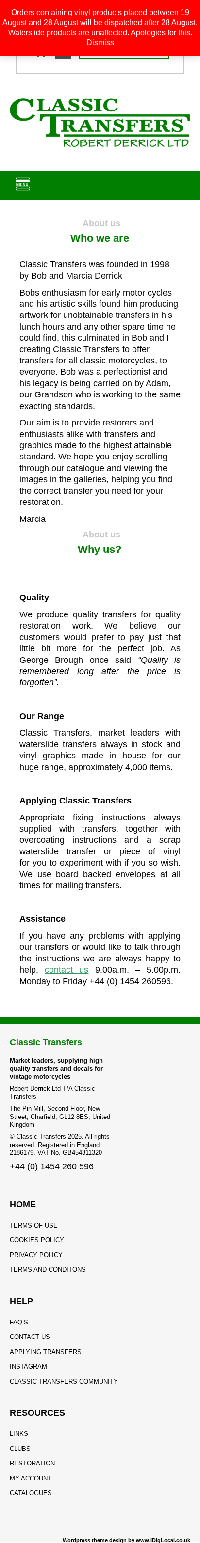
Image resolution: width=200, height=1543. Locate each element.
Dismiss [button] (100, 42)
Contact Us (30, 1336)
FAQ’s (19, 1322)
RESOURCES (37, 1412)
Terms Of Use (34, 1225)
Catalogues (31, 1492)
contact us (66, 970)
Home (23, 1204)
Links (19, 1433)
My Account (30, 1478)
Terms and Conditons (48, 1269)
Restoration (32, 1463)
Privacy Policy (36, 1255)
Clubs (20, 1448)
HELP (21, 1301)
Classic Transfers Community (64, 1381)
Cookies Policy (37, 1240)
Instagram (28, 1366)
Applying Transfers (46, 1351)
